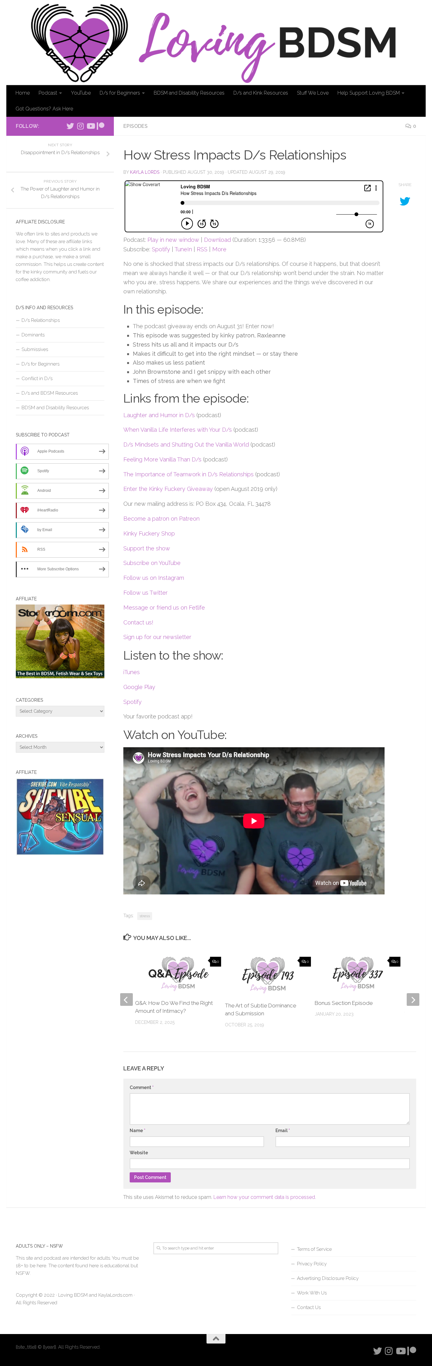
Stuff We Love (313, 93)
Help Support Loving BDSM (368, 93)
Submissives (35, 349)
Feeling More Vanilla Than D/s (162, 459)
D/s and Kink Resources (260, 93)
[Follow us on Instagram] (80, 126)
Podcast (48, 93)
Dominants (33, 335)
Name (137, 1130)
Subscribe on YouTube (152, 563)
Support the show (146, 548)
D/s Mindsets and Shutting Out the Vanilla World (186, 444)
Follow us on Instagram (153, 577)
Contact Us (309, 1307)
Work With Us (312, 1293)
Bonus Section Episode (344, 1003)
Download (217, 239)
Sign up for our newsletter (157, 637)
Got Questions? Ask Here (44, 109)
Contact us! (138, 622)
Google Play (139, 687)
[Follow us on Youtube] (90, 126)
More (219, 249)
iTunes (131, 672)
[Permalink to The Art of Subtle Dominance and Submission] (268, 975)
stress (144, 916)
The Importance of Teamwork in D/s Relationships (188, 474)
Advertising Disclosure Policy (328, 1278)
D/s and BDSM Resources (50, 393)
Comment (142, 1087)
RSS (202, 249)
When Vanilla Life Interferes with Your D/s (177, 429)
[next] (413, 999)
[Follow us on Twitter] (70, 126)
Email (282, 1130)
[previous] (126, 999)
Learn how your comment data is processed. (264, 1197)
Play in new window (173, 239)
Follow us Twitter (145, 592)
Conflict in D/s (37, 378)
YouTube (81, 93)
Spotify (161, 249)
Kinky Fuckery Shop (149, 533)
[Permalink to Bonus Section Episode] (358, 974)
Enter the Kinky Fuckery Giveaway (168, 489)
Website (139, 1152)
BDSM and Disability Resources (189, 93)
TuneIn (183, 249)
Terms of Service (314, 1249)
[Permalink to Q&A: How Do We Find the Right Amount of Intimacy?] (178, 974)
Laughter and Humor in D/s (159, 415)
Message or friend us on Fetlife (164, 607)
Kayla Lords (144, 172)
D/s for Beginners (120, 93)
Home (22, 93)
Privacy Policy (312, 1264)
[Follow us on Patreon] (100, 126)
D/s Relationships (41, 320)
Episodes (135, 126)
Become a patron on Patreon (161, 518)
